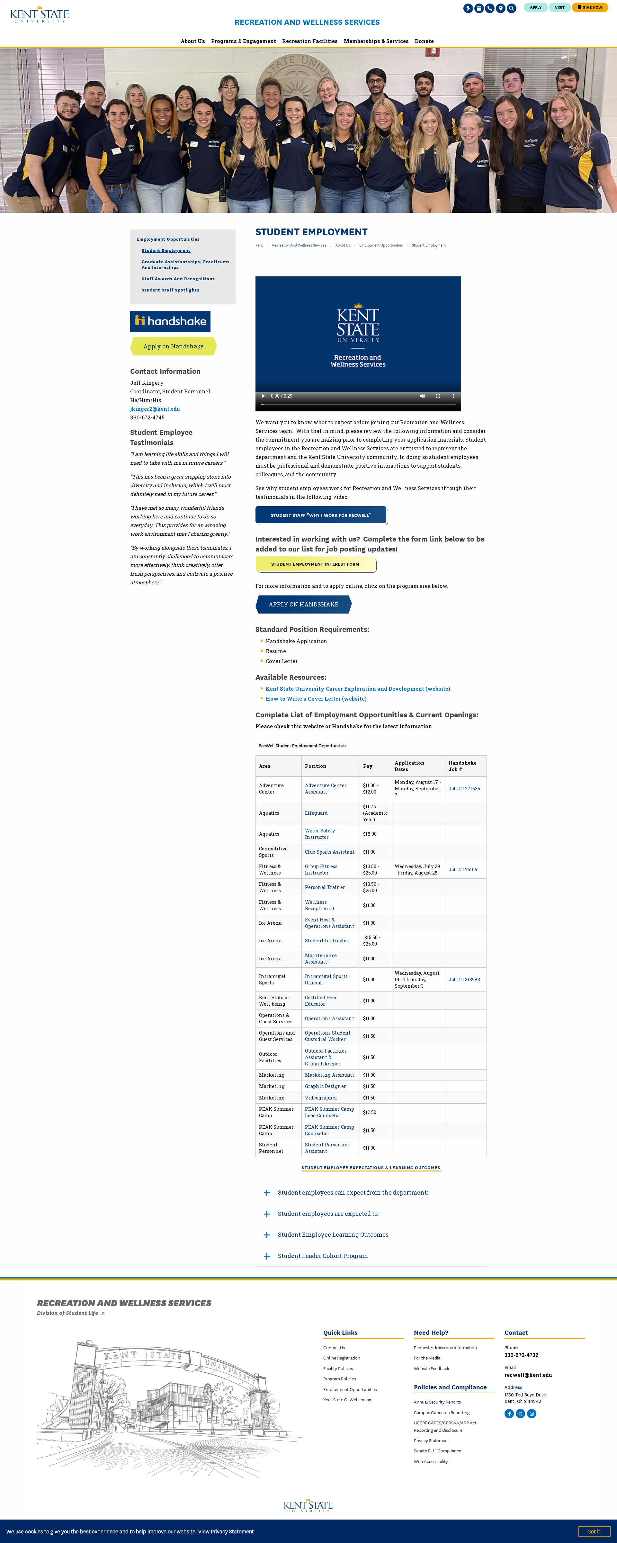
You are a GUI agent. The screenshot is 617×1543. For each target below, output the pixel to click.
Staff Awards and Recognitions (178, 278)
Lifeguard (316, 813)
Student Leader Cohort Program (323, 1256)
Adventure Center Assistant (326, 788)
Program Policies (339, 1378)
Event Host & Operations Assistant (329, 923)
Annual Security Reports (437, 1401)
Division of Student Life (67, 1312)
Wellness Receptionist (320, 905)
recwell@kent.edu (528, 1374)
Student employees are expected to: (328, 1213)
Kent (259, 245)
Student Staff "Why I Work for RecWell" (321, 514)
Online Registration (341, 1357)
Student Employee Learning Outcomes (333, 1234)
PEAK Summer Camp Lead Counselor (329, 1112)
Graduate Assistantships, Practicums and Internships (186, 264)
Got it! (594, 1531)
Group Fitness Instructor (321, 869)
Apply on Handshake (304, 604)
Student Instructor (327, 940)
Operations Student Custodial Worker (328, 1036)
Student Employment (166, 250)
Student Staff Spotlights (171, 289)
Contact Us (334, 1347)
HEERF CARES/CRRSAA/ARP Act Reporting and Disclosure (445, 1426)
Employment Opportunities (381, 245)
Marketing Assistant (329, 1075)
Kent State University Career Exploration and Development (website (357, 688)
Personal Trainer (325, 887)
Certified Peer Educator (321, 1000)
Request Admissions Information (445, 1347)
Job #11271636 (464, 788)
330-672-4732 (522, 1354)
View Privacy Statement (226, 1531)
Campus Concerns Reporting (441, 1412)
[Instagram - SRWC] (532, 1413)
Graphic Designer (325, 1086)
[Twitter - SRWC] (520, 1413)
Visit (560, 7)
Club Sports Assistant (330, 852)
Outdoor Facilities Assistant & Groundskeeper (326, 1057)
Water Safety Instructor (320, 834)
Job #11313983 (464, 979)
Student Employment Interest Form (315, 563)
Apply (536, 7)
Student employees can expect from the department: (353, 1192)
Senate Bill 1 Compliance (437, 1450)
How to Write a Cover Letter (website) (316, 698)
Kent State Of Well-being (347, 1399)
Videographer (321, 1098)
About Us (342, 245)
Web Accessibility (431, 1461)
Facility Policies (338, 1368)
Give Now (592, 7)
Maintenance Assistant (321, 958)
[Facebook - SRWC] (509, 1413)
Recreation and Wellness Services (307, 21)
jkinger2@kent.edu (155, 408)
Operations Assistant (329, 1018)
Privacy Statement (431, 1440)
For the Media (427, 1357)
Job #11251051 (464, 869)
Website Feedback (431, 1368)
